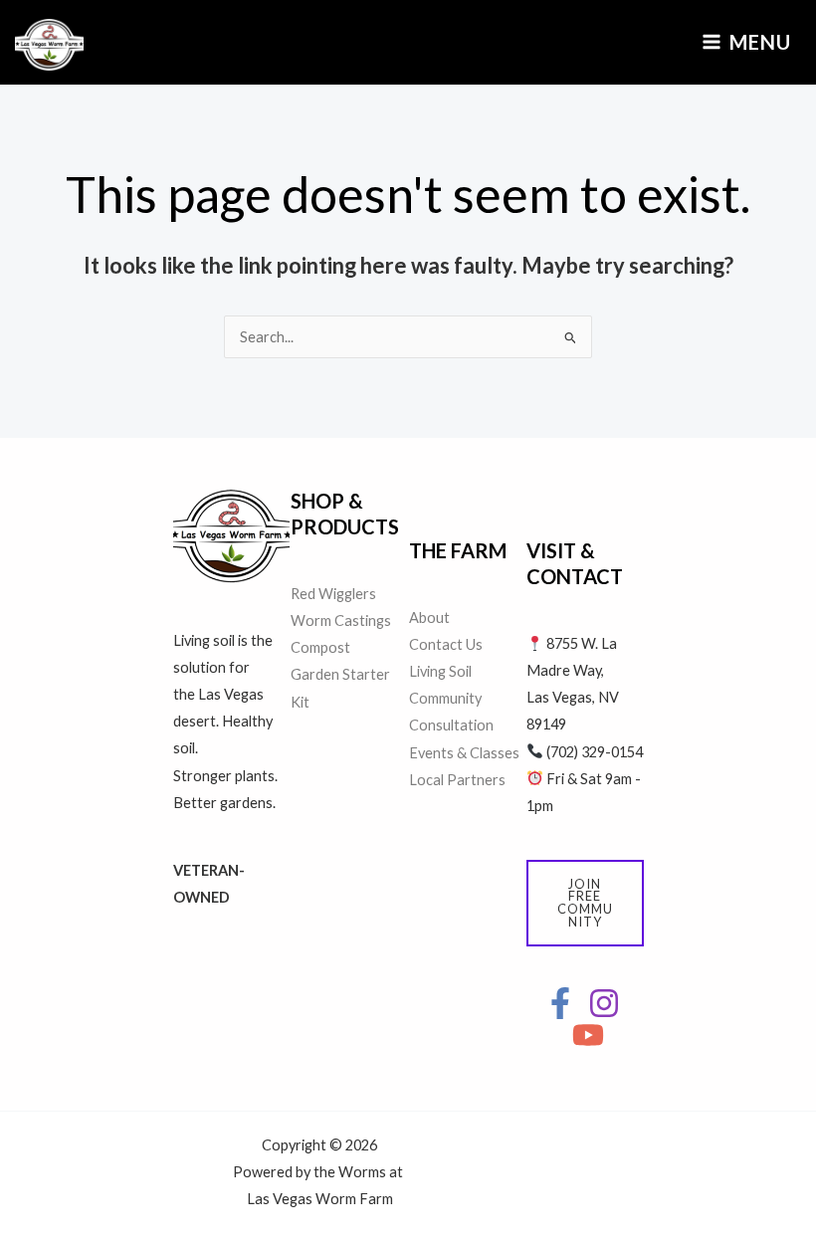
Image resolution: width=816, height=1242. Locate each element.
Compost (320, 647)
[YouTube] (588, 1035)
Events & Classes (464, 752)
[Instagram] (604, 1003)
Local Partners (457, 779)
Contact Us (446, 644)
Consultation (451, 725)
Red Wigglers (333, 593)
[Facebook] (560, 1003)
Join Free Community (585, 903)
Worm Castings (341, 620)
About (429, 617)
